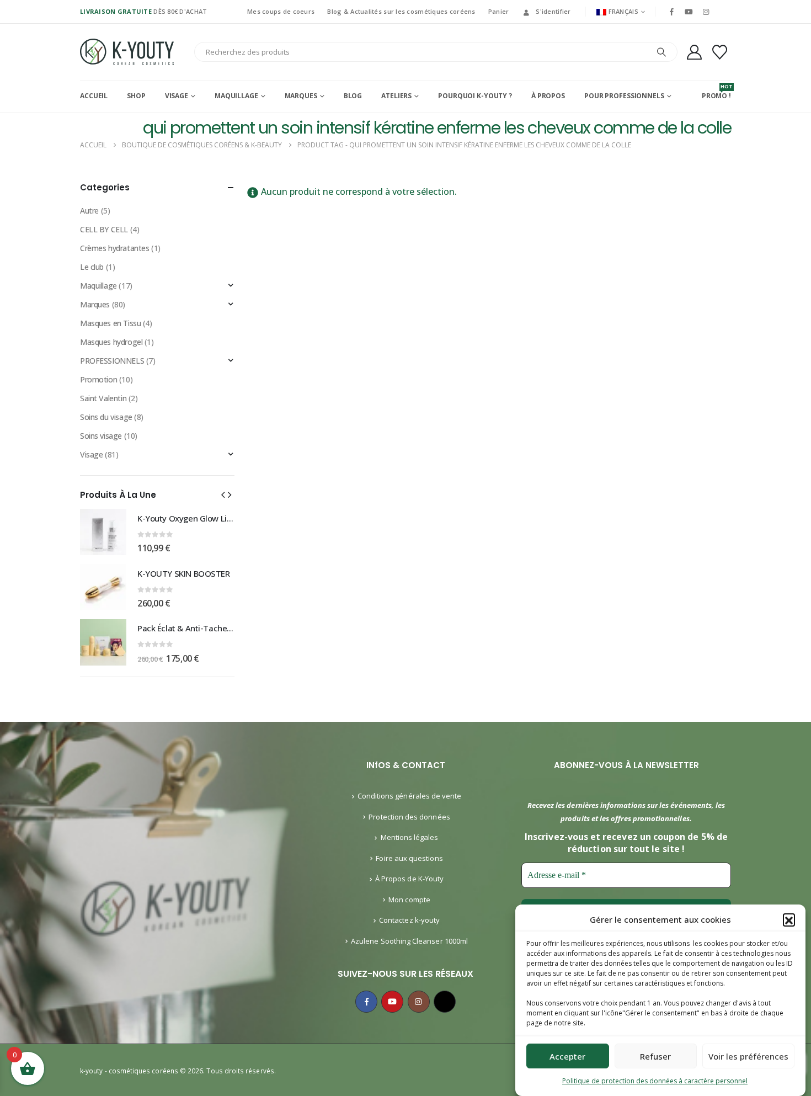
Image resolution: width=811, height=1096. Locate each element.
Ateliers (396, 95)
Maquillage (236, 95)
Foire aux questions (409, 858)
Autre (89, 210)
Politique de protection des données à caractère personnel (655, 1081)
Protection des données (409, 817)
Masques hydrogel (111, 342)
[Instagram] (706, 11)
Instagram (419, 1002)
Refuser (655, 1056)
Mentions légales (410, 837)
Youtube (392, 1002)
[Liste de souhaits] (720, 52)
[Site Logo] (127, 52)
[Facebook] (671, 11)
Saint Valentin (103, 398)
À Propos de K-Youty (409, 879)
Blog (353, 95)
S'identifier (553, 11)
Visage (176, 95)
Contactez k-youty (409, 920)
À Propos (548, 95)
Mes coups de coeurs (280, 11)
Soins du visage (106, 417)
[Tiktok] (723, 11)
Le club (92, 267)
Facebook (366, 1002)
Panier (498, 11)
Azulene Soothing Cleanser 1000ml (409, 941)
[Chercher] (661, 51)
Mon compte (409, 900)
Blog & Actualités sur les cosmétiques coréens (401, 11)
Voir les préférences (748, 1056)
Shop (136, 95)
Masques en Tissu (110, 323)
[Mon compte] (694, 52)
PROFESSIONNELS (112, 360)
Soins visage (101, 435)
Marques (301, 95)
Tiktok (445, 1002)
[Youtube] (688, 11)
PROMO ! (716, 91)
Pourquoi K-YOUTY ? (475, 95)
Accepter (567, 1056)
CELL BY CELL (104, 229)
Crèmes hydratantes (114, 248)
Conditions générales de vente (410, 796)
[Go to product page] (103, 532)
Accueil (94, 95)
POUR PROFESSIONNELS (624, 95)
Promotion (98, 379)
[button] (788, 919)
